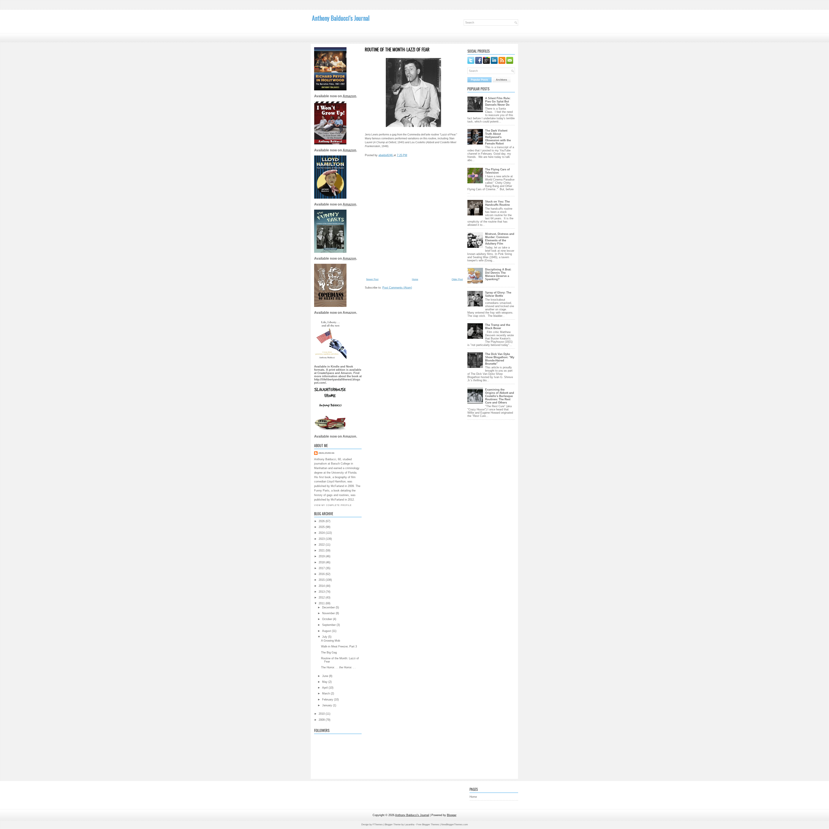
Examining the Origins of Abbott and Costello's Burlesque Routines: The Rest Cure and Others (499, 396)
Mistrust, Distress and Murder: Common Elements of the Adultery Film (499, 238)
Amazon (349, 96)
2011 (322, 603)
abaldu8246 (326, 453)
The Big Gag (329, 652)
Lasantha (409, 824)
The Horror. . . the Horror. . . (338, 667)
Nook (349, 366)
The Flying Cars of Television (497, 171)
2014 (322, 585)
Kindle (335, 366)
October (327, 619)
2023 (322, 538)
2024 (322, 532)
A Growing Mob (330, 640)
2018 (322, 562)
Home (415, 279)
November (329, 613)
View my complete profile (333, 505)
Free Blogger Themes (427, 824)
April (325, 687)
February (328, 699)
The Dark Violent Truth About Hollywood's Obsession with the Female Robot (498, 137)
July (325, 636)
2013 (322, 591)
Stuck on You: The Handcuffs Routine (497, 203)
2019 (322, 556)
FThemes (378, 824)
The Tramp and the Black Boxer (497, 326)
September (329, 624)
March (326, 693)
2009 (322, 719)
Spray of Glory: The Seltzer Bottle (498, 294)
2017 (322, 568)
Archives (501, 79)
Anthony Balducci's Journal (341, 18)
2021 (322, 550)
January (327, 705)
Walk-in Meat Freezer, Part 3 (339, 646)
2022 (322, 544)
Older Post (457, 279)
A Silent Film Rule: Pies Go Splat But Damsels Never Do (497, 101)
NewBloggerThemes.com (454, 824)
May (325, 681)
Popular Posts (479, 79)
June (325, 676)
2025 (322, 527)
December (329, 607)
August (327, 631)
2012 (322, 597)
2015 (322, 579)
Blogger (451, 815)
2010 (322, 713)
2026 (322, 521)
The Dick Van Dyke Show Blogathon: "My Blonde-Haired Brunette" (499, 358)
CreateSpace (325, 373)
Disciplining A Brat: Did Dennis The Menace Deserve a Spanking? (498, 274)
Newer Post (372, 279)
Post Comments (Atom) (397, 287)
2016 (322, 574)
